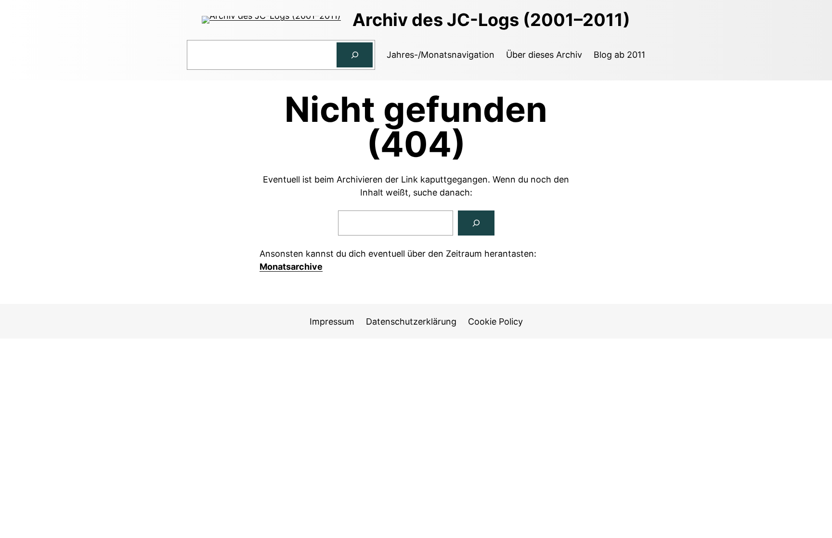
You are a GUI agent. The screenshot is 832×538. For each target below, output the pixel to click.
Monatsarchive (291, 267)
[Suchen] (355, 54)
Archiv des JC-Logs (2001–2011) (491, 19)
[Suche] (476, 223)
